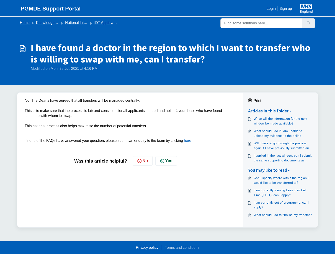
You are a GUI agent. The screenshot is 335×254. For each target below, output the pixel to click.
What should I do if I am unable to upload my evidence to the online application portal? (278, 133)
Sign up (285, 8)
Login (271, 8)
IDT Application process (113, 23)
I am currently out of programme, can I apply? (281, 205)
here (187, 141)
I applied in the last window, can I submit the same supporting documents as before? (283, 158)
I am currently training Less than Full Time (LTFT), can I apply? (280, 192)
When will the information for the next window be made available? (280, 121)
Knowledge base (49, 23)
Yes (168, 160)
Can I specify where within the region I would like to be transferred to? (281, 180)
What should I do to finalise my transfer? (283, 215)
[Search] (308, 23)
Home (25, 23)
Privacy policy (147, 247)
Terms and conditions (182, 247)
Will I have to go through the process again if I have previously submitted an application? (281, 145)
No (145, 160)
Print (257, 101)
